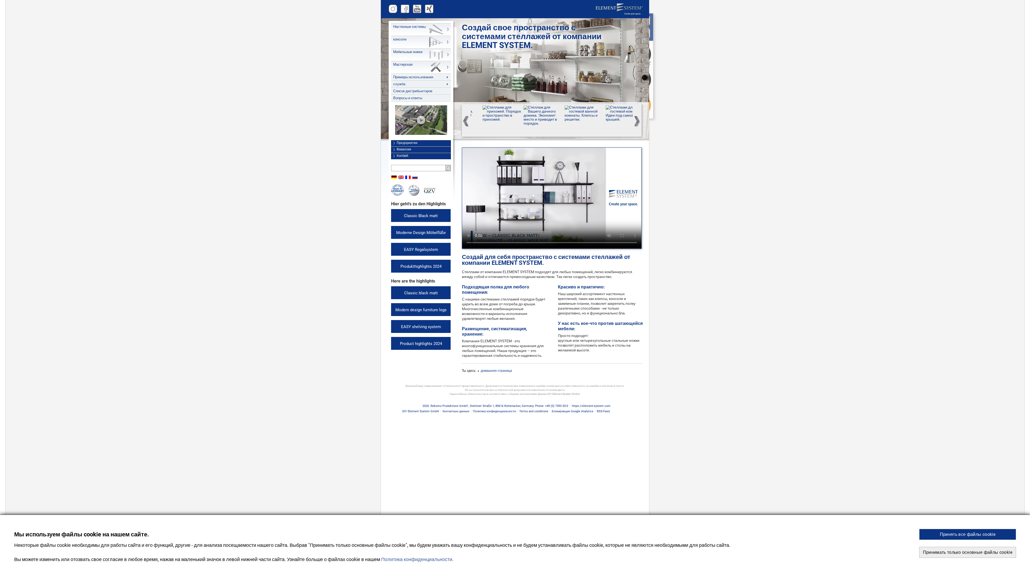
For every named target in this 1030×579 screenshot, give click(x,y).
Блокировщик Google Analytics (572, 411)
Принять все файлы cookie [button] (967, 534)
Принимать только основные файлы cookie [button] (967, 552)
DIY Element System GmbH (420, 411)
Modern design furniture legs (421, 309)
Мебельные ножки (407, 52)
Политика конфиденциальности (494, 411)
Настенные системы (409, 27)
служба (399, 84)
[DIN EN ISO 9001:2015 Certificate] (429, 192)
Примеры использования (413, 77)
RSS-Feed (603, 411)
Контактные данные (456, 411)
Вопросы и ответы (407, 98)
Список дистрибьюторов (412, 91)
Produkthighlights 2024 (421, 266)
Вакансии (404, 149)
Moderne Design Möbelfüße (421, 232)
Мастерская (403, 64)
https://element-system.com (591, 406)
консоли (399, 39)
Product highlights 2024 (421, 343)
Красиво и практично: (581, 287)
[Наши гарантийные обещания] (414, 195)
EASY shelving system (421, 326)
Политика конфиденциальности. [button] (417, 559)
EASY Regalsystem (421, 249)
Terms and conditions (533, 411)
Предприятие (407, 143)
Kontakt (402, 156)
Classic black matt (421, 293)
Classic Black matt (421, 215)
